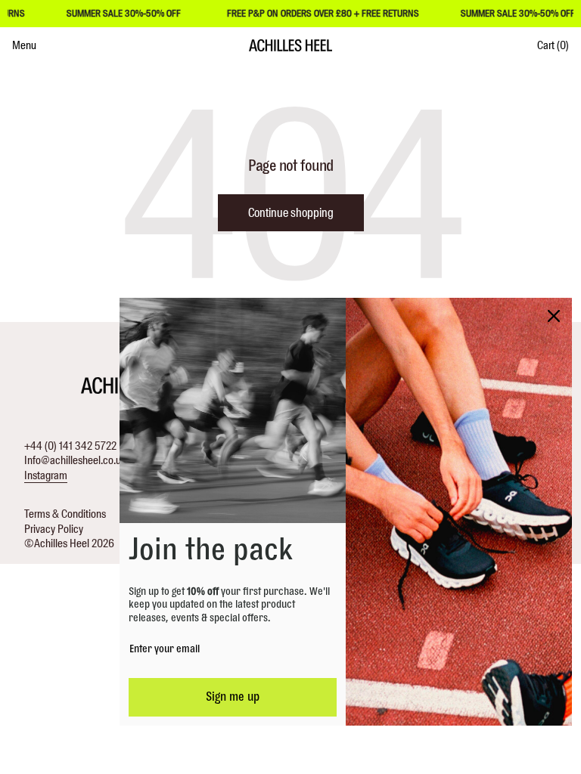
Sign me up (232, 696)
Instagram (45, 475)
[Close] (554, 316)
